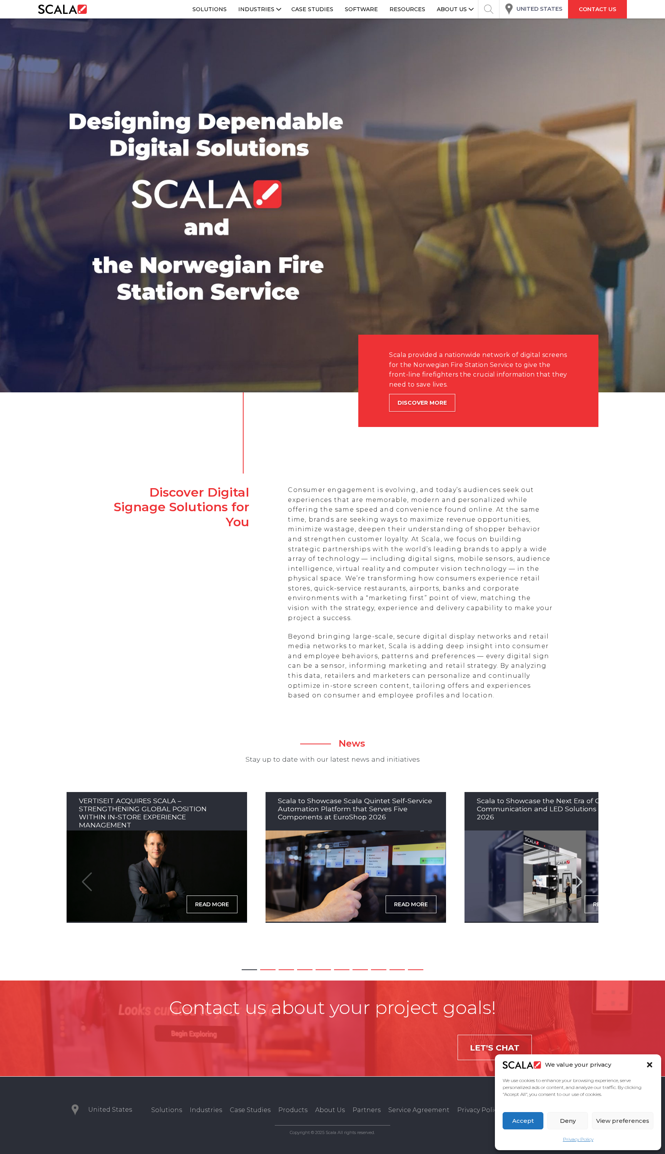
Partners (367, 1110)
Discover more (405, 402)
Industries (206, 1110)
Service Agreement (418, 1110)
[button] (649, 1065)
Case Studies (250, 1110)
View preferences (622, 1120)
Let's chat (495, 1047)
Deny (568, 1120)
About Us (330, 1110)
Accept (523, 1120)
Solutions (166, 1110)
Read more (212, 904)
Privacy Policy (578, 1139)
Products (292, 1110)
